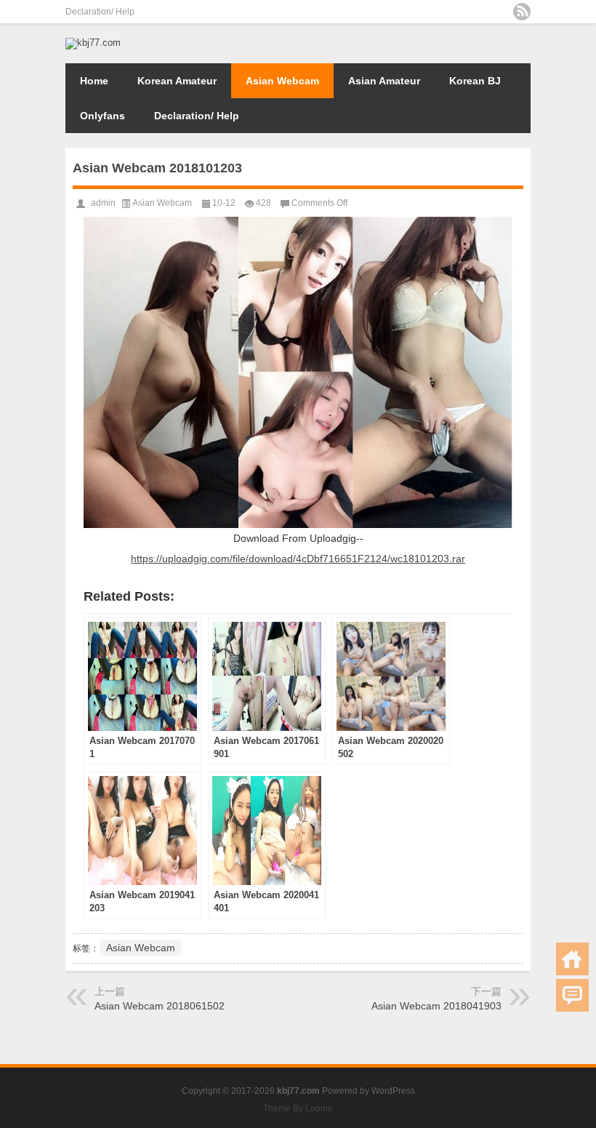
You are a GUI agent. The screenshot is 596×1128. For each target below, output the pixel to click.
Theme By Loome (298, 1108)
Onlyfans (102, 115)
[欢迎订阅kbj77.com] (522, 11)
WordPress (393, 1091)
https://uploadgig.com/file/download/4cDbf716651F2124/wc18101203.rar (298, 558)
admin (103, 203)
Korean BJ (475, 81)
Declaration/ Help (99, 12)
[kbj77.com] (93, 42)
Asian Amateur (384, 81)
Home (94, 81)
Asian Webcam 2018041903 (436, 1006)
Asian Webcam (282, 81)
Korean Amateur (177, 81)
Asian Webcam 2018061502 (159, 1006)
